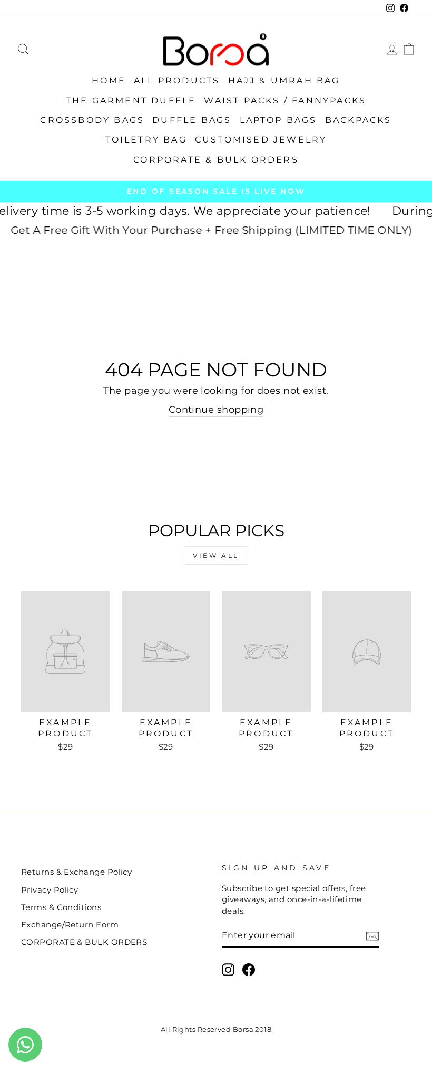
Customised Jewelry (261, 140)
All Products (177, 80)
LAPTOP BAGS (278, 120)
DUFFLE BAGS (191, 120)
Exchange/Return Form (70, 925)
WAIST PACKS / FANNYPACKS (285, 101)
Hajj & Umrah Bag (284, 80)
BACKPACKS (358, 120)
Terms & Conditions (61, 907)
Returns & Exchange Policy (76, 872)
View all (216, 556)
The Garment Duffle (131, 101)
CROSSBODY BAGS (92, 120)
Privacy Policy (49, 890)
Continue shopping (216, 409)
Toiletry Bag (145, 140)
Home (109, 80)
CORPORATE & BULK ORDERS (216, 160)
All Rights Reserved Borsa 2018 (216, 1030)
